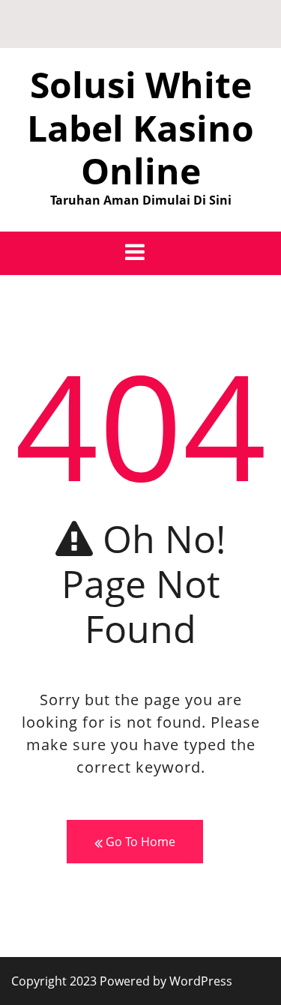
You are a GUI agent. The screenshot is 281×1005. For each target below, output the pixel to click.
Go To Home (139, 841)
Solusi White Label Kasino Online (140, 127)
